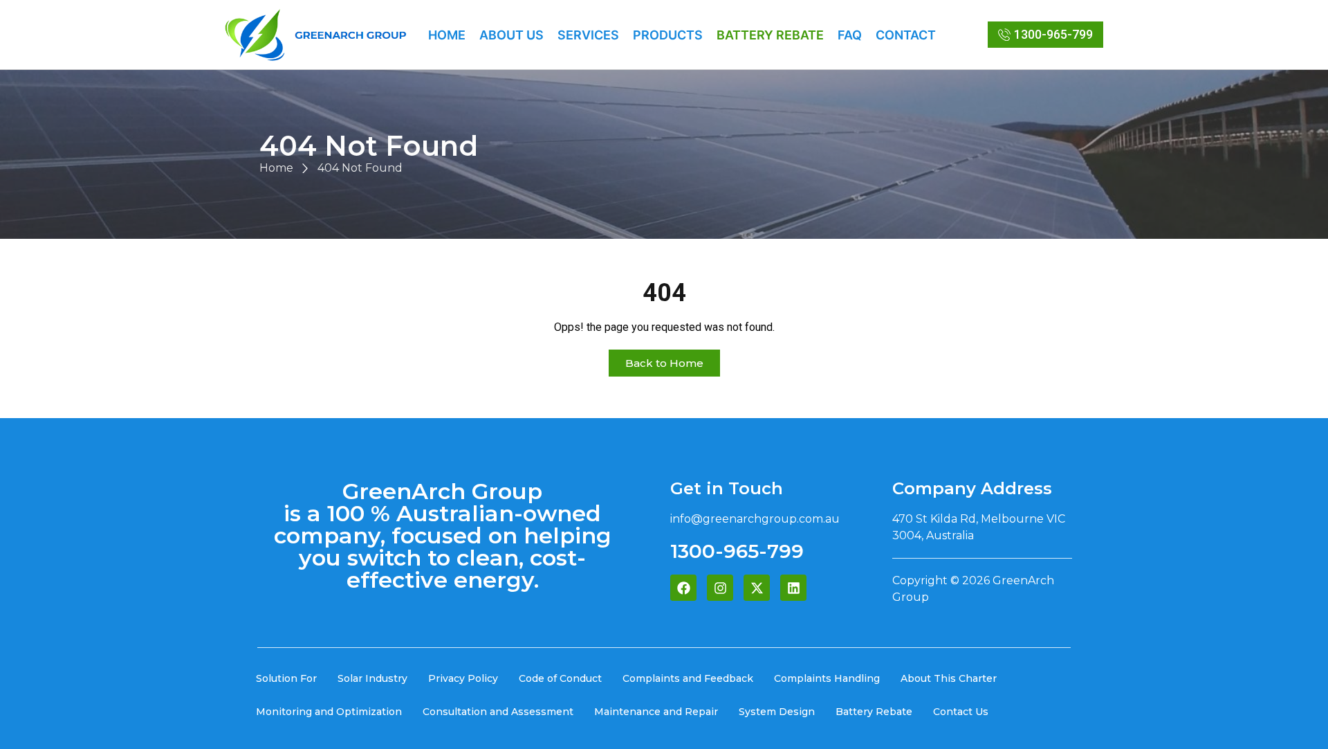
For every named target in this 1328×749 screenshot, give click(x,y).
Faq (850, 35)
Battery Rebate (770, 35)
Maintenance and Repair (656, 711)
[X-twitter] (757, 588)
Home (446, 35)
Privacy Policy (463, 678)
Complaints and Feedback (687, 678)
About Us (511, 35)
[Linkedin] (793, 588)
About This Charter (949, 678)
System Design (777, 711)
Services (588, 35)
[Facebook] (683, 588)
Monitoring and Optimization (329, 711)
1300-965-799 (737, 551)
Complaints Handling (827, 678)
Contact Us (960, 711)
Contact (906, 35)
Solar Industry (372, 678)
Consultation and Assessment (498, 711)
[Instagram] (720, 588)
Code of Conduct (560, 678)
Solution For (286, 678)
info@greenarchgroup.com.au (755, 518)
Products (668, 35)
